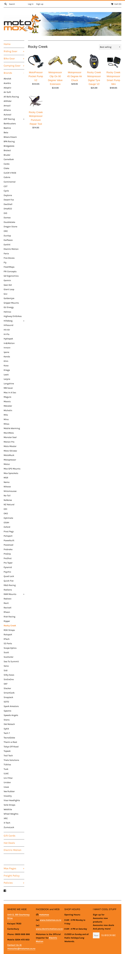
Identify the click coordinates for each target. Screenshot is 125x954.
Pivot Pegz (9, 531)
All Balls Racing (11, 96)
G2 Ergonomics (11, 276)
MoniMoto (9, 433)
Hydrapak (8, 338)
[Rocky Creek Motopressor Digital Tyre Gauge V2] (94, 61)
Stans (7, 720)
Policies (14, 882)
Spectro (7, 711)
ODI (5, 509)
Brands (14, 72)
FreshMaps (9, 267)
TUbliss (7, 764)
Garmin (7, 280)
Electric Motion (11, 249)
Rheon (7, 612)
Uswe (6, 787)
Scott (6, 652)
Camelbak (9, 159)
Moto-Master (10, 446)
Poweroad (8, 545)
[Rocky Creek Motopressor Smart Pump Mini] (113, 61)
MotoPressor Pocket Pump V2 (36, 76)
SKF (5, 684)
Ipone (6, 352)
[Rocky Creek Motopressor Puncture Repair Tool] (36, 101)
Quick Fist (9, 581)
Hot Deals (9, 842)
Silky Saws (9, 675)
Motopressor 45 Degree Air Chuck (74, 76)
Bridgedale (9, 146)
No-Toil (7, 495)
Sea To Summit (11, 661)
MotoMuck (9, 455)
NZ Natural (9, 504)
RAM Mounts (14, 594)
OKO (6, 513)
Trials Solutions (11, 760)
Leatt (6, 374)
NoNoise (8, 500)
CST (5, 186)
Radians (8, 589)
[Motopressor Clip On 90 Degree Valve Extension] (55, 61)
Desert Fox (9, 199)
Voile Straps (9, 805)
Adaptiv (7, 87)
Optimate (8, 518)
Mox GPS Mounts (12, 468)
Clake (6, 168)
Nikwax (7, 486)
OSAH (6, 522)
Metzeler (8, 406)
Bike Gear (14, 58)
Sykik (6, 728)
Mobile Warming (12, 428)
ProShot (8, 558)
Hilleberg (14, 321)
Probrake (8, 549)
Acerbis (7, 83)
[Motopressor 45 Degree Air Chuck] (75, 61)
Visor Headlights (12, 800)
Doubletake (9, 222)
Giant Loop (9, 289)
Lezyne (7, 379)
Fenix (6, 253)
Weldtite (8, 809)
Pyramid (8, 567)
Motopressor (10, 459)
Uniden (7, 782)
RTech (7, 639)
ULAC (6, 773)
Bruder (7, 155)
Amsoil (7, 105)
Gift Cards (9, 835)
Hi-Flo (6, 334)
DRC (6, 231)
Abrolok (7, 78)
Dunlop (7, 235)
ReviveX (7, 607)
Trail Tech (8, 755)
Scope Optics (10, 648)
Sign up (39, 4)
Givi (5, 294)
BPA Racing (9, 141)
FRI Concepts (10, 271)
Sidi (6, 670)
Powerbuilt (9, 540)
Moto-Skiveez (10, 451)
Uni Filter (8, 778)
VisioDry (8, 796)
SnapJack (8, 697)
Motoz (7, 464)
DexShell (8, 204)
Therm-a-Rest (10, 742)
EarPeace (8, 240)
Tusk (6, 769)
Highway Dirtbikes (13, 316)
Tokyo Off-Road (11, 746)
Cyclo (6, 190)
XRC (6, 818)
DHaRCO (8, 208)
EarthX (7, 244)
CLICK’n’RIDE (10, 173)
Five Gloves (9, 258)
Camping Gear (14, 65)
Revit (6, 603)
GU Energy (9, 307)
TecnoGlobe (9, 737)
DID (5, 213)
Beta (6, 132)
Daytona (8, 195)
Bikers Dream (10, 137)
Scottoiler (8, 657)
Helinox (7, 312)
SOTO (6, 701)
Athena (7, 110)
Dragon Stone (10, 226)
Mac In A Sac (10, 392)
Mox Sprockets (11, 473)
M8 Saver (8, 388)
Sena (6, 666)
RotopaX (8, 634)
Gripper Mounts (11, 303)
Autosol (7, 114)
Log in (30, 4)
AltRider (7, 101)
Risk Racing (9, 616)
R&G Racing (10, 585)
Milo (6, 415)
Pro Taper (8, 563)
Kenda (7, 356)
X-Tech (7, 823)
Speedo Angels (11, 715)
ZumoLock (9, 827)
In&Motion (9, 343)
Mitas (6, 424)
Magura (7, 397)
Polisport (8, 536)
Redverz (7, 598)
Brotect (7, 150)
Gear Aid (8, 285)
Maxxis (7, 401)
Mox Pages (14, 868)
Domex (7, 217)
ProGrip (7, 554)
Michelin (8, 410)
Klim (6, 361)
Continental (10, 182)
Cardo (7, 164)
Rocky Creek (10, 625)
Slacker (7, 688)
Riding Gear (14, 51)
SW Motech (9, 724)
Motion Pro (9, 442)
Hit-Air (7, 329)
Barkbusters (10, 123)
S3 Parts (8, 643)
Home (7, 44)
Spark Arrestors (11, 706)
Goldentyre (9, 298)
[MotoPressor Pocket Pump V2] (36, 61)
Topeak (7, 751)
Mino (6, 419)
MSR (6, 477)
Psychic (7, 572)
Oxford (7, 527)
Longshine (9, 383)
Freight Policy (12, 875)
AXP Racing (14, 119)
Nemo (7, 482)
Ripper (7, 621)
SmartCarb (9, 693)
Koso (6, 365)
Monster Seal (10, 437)
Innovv (7, 347)
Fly (5, 262)
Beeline (7, 128)
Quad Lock (9, 576)
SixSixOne (9, 679)
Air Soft (7, 92)
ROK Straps (9, 630)
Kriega (7, 370)
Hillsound (8, 325)
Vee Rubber (9, 791)
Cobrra (7, 177)
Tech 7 (7, 733)
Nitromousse (10, 491)
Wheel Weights (11, 814)
